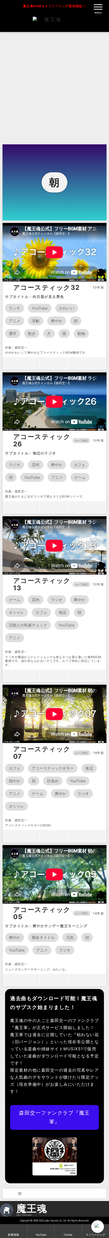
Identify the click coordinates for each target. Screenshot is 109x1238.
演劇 (35, 320)
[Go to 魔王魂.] (7, 1193)
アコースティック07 (42, 753)
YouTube (40, 308)
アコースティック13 (42, 584)
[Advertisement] (54, 87)
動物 (81, 333)
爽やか (56, 320)
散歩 (31, 333)
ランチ (14, 308)
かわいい (66, 308)
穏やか (14, 780)
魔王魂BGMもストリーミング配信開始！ (54, 6)
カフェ (79, 464)
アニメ (14, 320)
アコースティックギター (53, 768)
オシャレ (16, 612)
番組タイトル (43, 937)
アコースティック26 (42, 440)
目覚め (52, 780)
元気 (70, 937)
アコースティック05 (42, 913)
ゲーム (80, 477)
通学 (12, 333)
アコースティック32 (46, 287)
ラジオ (14, 464)
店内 (35, 464)
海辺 (62, 612)
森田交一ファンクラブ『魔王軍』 (54, 1117)
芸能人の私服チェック (28, 625)
